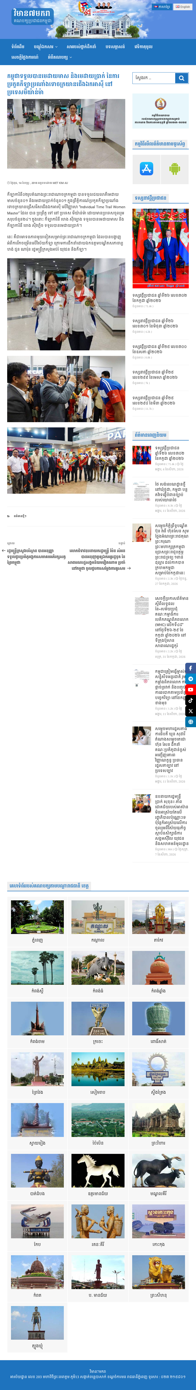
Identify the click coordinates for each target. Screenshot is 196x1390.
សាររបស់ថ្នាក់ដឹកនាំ (81, 46)
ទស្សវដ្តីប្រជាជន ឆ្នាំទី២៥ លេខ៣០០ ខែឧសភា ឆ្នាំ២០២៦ (159, 349)
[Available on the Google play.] (175, 169)
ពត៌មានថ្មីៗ (20, 516)
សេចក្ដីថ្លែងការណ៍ (24, 57)
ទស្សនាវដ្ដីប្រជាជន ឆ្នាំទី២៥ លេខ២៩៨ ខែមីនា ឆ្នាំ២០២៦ (153, 401)
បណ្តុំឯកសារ (43, 46)
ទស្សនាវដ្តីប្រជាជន (150, 198)
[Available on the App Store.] (146, 169)
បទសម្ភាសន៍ (115, 46)
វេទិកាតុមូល (143, 46)
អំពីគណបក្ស (58, 57)
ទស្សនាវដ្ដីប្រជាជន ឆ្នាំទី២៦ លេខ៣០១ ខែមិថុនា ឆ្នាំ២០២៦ (155, 324)
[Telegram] (190, 679)
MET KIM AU (60, 183)
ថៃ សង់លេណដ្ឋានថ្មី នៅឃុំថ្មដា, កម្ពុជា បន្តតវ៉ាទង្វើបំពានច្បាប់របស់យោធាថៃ (171, 492)
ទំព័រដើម (17, 46)
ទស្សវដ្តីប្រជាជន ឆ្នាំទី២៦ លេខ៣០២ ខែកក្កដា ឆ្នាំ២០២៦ (159, 298)
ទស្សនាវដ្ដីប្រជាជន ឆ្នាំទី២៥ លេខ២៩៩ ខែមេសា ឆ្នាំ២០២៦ (155, 375)
